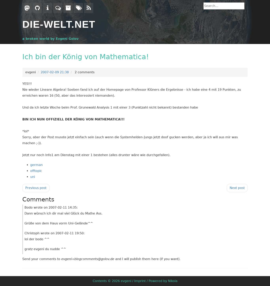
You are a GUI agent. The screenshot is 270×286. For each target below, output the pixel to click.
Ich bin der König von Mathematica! (85, 57)
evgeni (126, 281)
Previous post (35, 188)
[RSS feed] (88, 8)
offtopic (36, 171)
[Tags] (78, 8)
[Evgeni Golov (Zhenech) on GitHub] (37, 8)
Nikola (172, 281)
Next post (237, 188)
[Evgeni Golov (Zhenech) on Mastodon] (27, 8)
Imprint (140, 281)
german (36, 165)
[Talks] (57, 8)
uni (32, 177)
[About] (47, 8)
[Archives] (68, 8)
